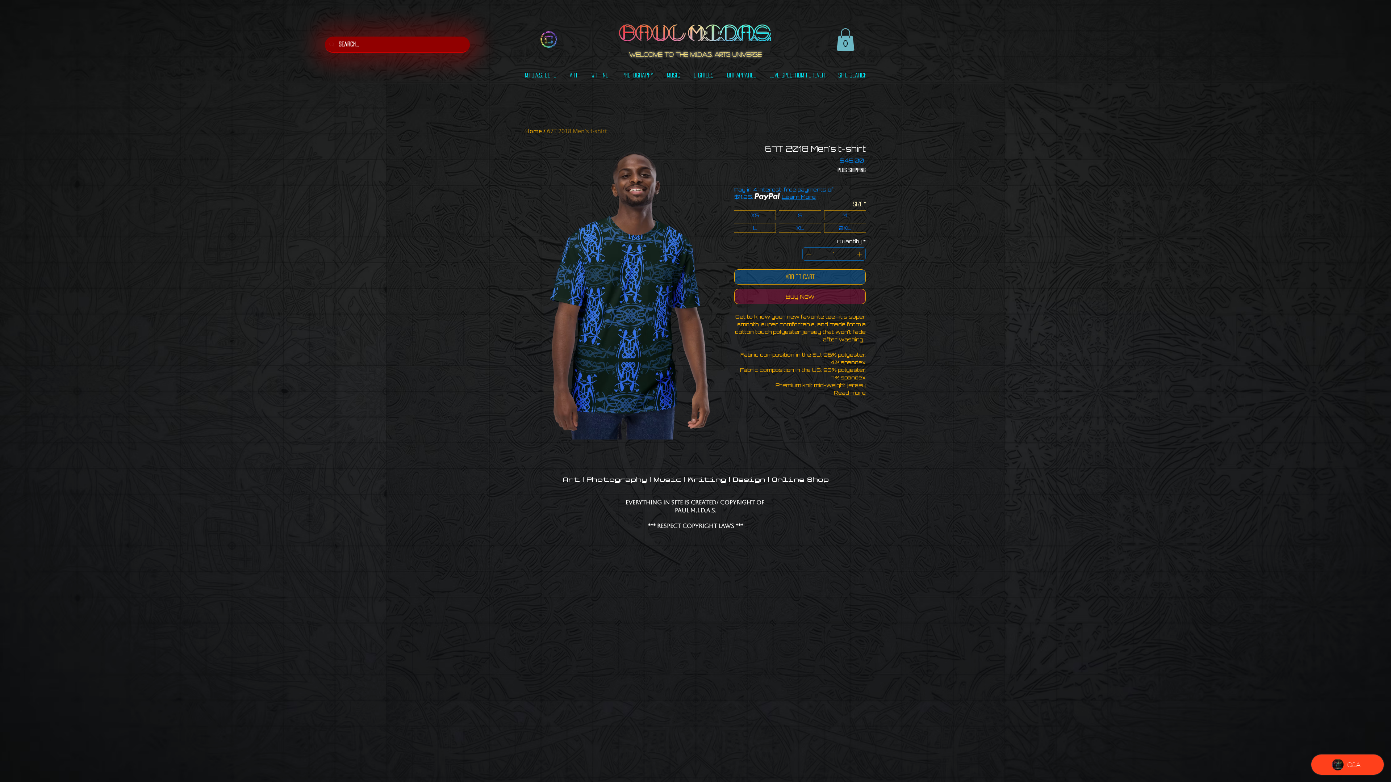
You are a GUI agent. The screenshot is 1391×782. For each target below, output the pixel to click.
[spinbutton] (834, 254)
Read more (850, 393)
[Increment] (860, 254)
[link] (845, 39)
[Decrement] (808, 254)
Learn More (799, 197)
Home (533, 131)
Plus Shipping (851, 170)
